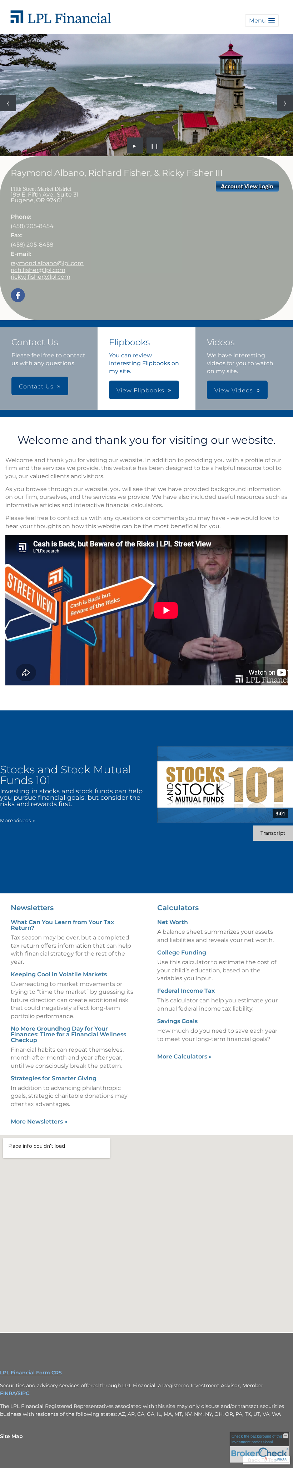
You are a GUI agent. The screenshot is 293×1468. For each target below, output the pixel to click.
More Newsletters (39, 1121)
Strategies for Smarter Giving (53, 1078)
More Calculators (184, 1056)
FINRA (8, 1393)
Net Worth (172, 922)
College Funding (181, 952)
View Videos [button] (233, 390)
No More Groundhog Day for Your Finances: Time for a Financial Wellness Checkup (68, 1034)
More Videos (17, 820)
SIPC (23, 1393)
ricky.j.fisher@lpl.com (40, 276)
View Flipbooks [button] (140, 390)
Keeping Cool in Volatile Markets (59, 974)
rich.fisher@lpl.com (38, 270)
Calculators (178, 907)
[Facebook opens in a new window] (18, 295)
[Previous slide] (8, 103)
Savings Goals (177, 1021)
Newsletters (32, 907)
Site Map (11, 1436)
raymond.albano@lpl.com (47, 263)
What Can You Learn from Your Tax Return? (62, 925)
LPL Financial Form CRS (31, 1372)
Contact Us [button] (36, 386)
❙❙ (154, 145)
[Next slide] (285, 103)
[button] (262, 20)
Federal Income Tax (186, 990)
